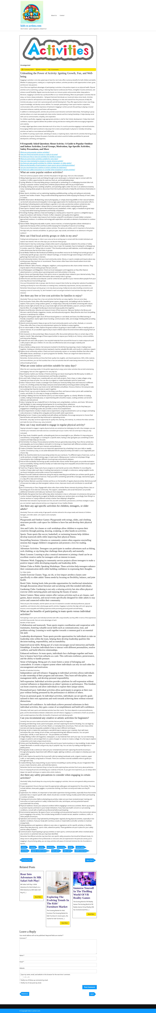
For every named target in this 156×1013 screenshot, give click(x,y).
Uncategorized (25, 65)
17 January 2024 (28, 69)
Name (22, 955)
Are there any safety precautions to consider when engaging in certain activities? (47, 170)
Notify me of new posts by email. (31, 983)
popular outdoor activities (40, 851)
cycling (41, 847)
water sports (67, 851)
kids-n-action (42, 69)
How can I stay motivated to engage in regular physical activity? (41, 161)
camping (32, 847)
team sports (55, 851)
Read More (39, 897)
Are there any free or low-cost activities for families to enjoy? (40, 157)
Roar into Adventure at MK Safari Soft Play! (30, 877)
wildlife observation (81, 851)
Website (22, 968)
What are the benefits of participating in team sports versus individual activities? (47, 165)
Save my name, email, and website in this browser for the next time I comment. (45, 974)
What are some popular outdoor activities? (34, 152)
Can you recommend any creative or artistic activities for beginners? (43, 167)
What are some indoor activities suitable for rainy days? (39, 159)
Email (22, 962)
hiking (70, 847)
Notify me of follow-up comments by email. (34, 980)
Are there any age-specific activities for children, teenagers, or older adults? (46, 163)
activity (23, 847)
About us (54, 15)
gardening (50, 847)
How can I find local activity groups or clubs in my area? (39, 154)
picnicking (24, 851)
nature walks (80, 847)
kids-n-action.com (31, 25)
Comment (23, 938)
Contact (62, 15)
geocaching (61, 847)
